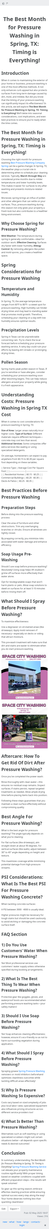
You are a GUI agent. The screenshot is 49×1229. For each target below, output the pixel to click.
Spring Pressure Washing (32, 1071)
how (19, 1221)
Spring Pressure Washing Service (29, 1166)
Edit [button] (4, 1208)
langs (26, 1221)
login (22, 1225)
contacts (35, 1221)
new (5, 1221)
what (11, 1221)
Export (13, 1208)
